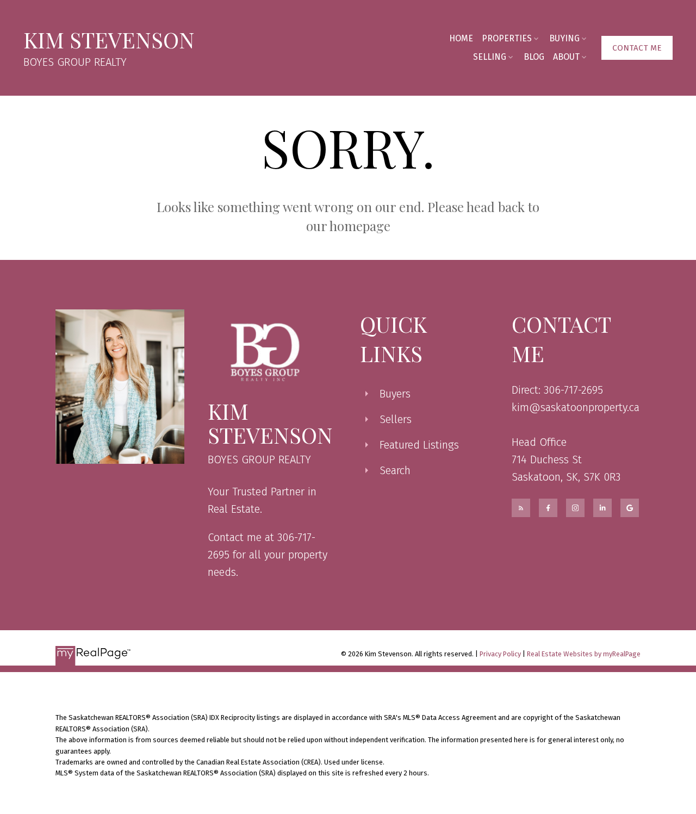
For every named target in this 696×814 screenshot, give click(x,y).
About (566, 57)
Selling (489, 57)
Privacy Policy (500, 654)
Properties (507, 38)
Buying (564, 38)
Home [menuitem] (461, 38)
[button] (637, 48)
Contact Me (637, 48)
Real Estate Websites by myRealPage (584, 654)
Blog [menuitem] (534, 57)
